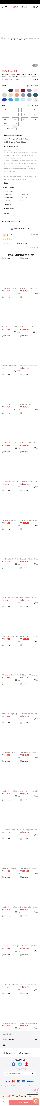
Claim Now (33, 1096)
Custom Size (11, 128)
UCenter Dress (20, 7)
